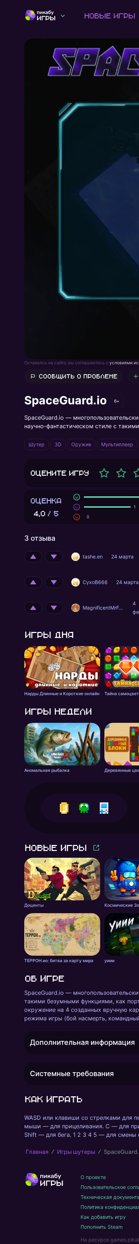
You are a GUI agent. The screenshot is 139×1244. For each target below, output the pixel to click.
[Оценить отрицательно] (54, 556)
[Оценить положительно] (33, 556)
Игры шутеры (76, 1151)
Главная (37, 1151)
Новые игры (109, 15)
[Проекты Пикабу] (62, 15)
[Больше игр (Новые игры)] (96, 847)
